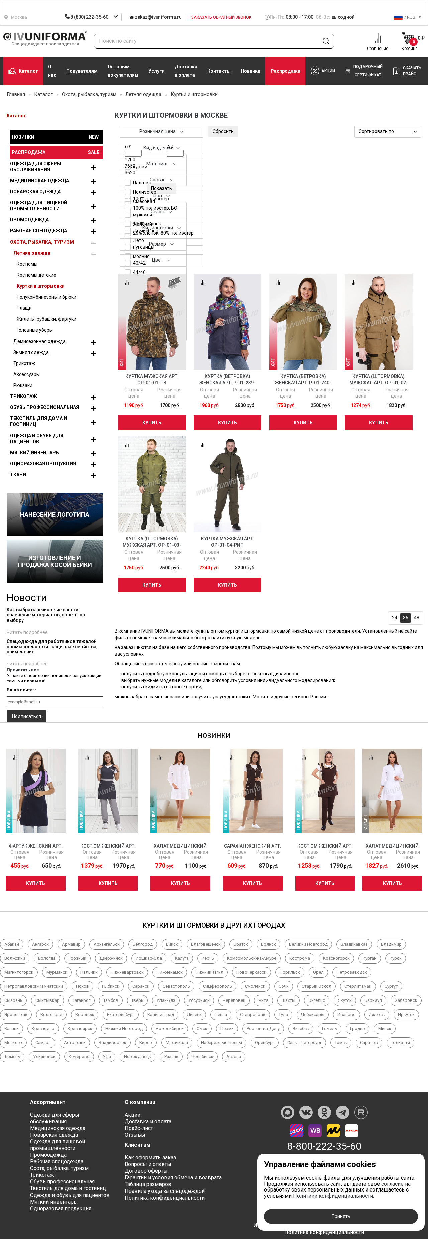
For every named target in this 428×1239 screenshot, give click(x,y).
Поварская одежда (35, 191)
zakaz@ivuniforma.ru (158, 17)
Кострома (299, 958)
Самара (43, 1042)
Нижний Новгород (124, 1028)
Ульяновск (44, 1056)
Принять (341, 1216)
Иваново (346, 1014)
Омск (202, 1028)
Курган (370, 958)
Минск (384, 1028)
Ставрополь (252, 1014)
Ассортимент (48, 1102)
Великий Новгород (308, 944)
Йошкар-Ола (149, 958)
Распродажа (285, 71)
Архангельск (107, 944)
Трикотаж (24, 363)
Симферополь (217, 986)
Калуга (182, 958)
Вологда (47, 958)
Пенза (221, 1014)
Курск (396, 958)
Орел (318, 972)
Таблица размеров (148, 1184)
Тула (283, 1014)
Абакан (11, 944)
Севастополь (176, 986)
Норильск (290, 972)
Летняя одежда (31, 253)
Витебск (301, 1028)
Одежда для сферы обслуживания (35, 166)
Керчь (208, 958)
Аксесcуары (26, 374)
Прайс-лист (139, 1128)
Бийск (172, 944)
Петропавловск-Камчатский (33, 986)
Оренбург (264, 1042)
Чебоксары (312, 1014)
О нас (52, 71)
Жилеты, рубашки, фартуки (46, 319)
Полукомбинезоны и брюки (46, 297)
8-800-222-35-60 (324, 1146)
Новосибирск (170, 1028)
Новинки (250, 71)
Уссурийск (199, 1000)
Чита (263, 1000)
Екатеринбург (120, 1014)
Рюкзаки (22, 385)
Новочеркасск (251, 972)
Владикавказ (354, 944)
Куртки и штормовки (41, 286)
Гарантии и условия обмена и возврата (173, 1177)
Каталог (28, 71)
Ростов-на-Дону (263, 1028)
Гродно (357, 1028)
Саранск (140, 986)
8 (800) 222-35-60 (89, 17)
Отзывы (135, 1135)
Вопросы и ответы (148, 1164)
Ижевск (377, 1014)
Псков (82, 986)
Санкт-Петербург (304, 1042)
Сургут (391, 986)
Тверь (137, 1000)
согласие (392, 1184)
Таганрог (81, 1000)
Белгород (143, 944)
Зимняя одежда (31, 352)
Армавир (71, 944)
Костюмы (27, 264)
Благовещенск (206, 944)
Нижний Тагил (209, 972)
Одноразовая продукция (43, 463)
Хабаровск (406, 1000)
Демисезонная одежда (39, 341)
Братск (241, 944)
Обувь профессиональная (44, 407)
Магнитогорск (18, 972)
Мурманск (56, 972)
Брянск (268, 944)
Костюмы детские (36, 275)
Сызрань (13, 1000)
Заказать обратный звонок (221, 17)
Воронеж (84, 1014)
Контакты (219, 71)
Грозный (77, 958)
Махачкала (177, 1042)
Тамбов (110, 1000)
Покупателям (82, 71)
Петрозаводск (352, 972)
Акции (132, 1115)
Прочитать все (23, 669)
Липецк (194, 1014)
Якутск (345, 1000)
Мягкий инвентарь (34, 452)
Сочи (284, 986)
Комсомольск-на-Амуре (251, 958)
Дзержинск (111, 958)
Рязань (171, 1056)
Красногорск (336, 958)
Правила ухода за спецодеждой (165, 1191)
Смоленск (255, 986)
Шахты (288, 1000)
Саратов (369, 1042)
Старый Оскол (316, 986)
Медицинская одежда (39, 180)
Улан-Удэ (165, 1000)
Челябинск (202, 1056)
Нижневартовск (127, 972)
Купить (152, 422)
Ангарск (40, 944)
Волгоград (51, 1014)
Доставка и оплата (186, 71)
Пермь (227, 1028)
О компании (140, 1102)
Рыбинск (110, 986)
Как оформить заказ (150, 1157)
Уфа (107, 1056)
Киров (145, 1042)
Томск (341, 1042)
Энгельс (316, 1000)
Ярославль (15, 1014)
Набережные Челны (221, 1042)
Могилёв (13, 1042)
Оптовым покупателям (123, 71)
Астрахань (75, 1042)
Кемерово (79, 1056)
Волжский (14, 958)
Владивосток (112, 1042)
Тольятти (400, 1042)
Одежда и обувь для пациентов (36, 438)
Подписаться (26, 716)
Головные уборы (35, 330)
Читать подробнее (27, 632)
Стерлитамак (357, 986)
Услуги (156, 71)
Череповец (234, 1000)
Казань (11, 1028)
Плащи (24, 308)
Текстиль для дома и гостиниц (38, 421)
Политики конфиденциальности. (333, 1196)
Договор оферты (146, 1171)
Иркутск (406, 1014)
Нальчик (89, 972)
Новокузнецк (137, 1056)
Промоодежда (29, 219)
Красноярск (80, 1028)
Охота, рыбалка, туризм (42, 242)
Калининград (160, 1014)
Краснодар (43, 1028)
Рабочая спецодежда (38, 230)
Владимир (391, 944)
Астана (233, 1056)
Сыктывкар (47, 1000)
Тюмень (12, 1056)
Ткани (18, 474)
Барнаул (373, 1000)
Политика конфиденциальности (165, 1198)
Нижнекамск (170, 972)
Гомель (329, 1028)
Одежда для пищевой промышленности (38, 205)
